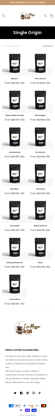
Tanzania (40, 189)
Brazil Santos (40, 226)
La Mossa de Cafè (30, 415)
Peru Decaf (40, 79)
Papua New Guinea (14, 115)
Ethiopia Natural (15, 263)
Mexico (14, 79)
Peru (40, 263)
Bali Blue (15, 189)
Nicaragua (40, 115)
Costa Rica (14, 299)
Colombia (14, 226)
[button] (3, 16)
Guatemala (14, 152)
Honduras (40, 152)
